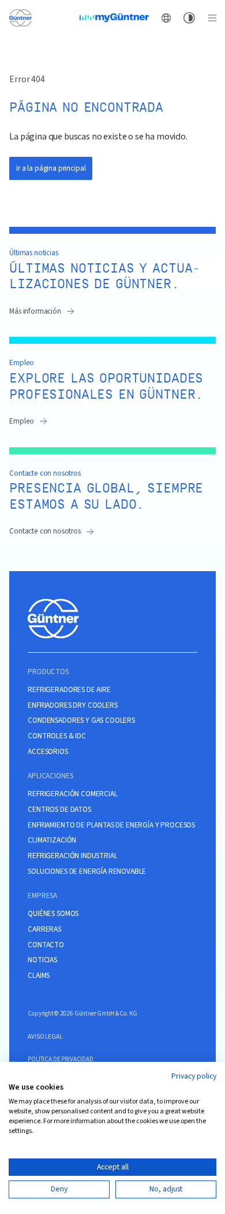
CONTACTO (46, 945)
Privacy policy (193, 1076)
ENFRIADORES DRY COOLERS (72, 705)
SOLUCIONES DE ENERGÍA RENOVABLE (87, 871)
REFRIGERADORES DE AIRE (69, 690)
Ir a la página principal (50, 168)
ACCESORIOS (48, 751)
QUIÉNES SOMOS (53, 913)
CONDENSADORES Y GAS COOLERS (81, 720)
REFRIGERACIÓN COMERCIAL (72, 794)
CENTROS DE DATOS (59, 809)
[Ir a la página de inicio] (20, 17)
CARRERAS (44, 929)
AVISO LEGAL (45, 1036)
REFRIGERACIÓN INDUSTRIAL (72, 856)
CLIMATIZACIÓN (52, 840)
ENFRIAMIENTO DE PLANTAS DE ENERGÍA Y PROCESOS (111, 825)
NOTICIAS (42, 960)
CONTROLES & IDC (57, 736)
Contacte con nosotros (45, 530)
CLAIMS (39, 975)
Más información (35, 311)
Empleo (21, 420)
